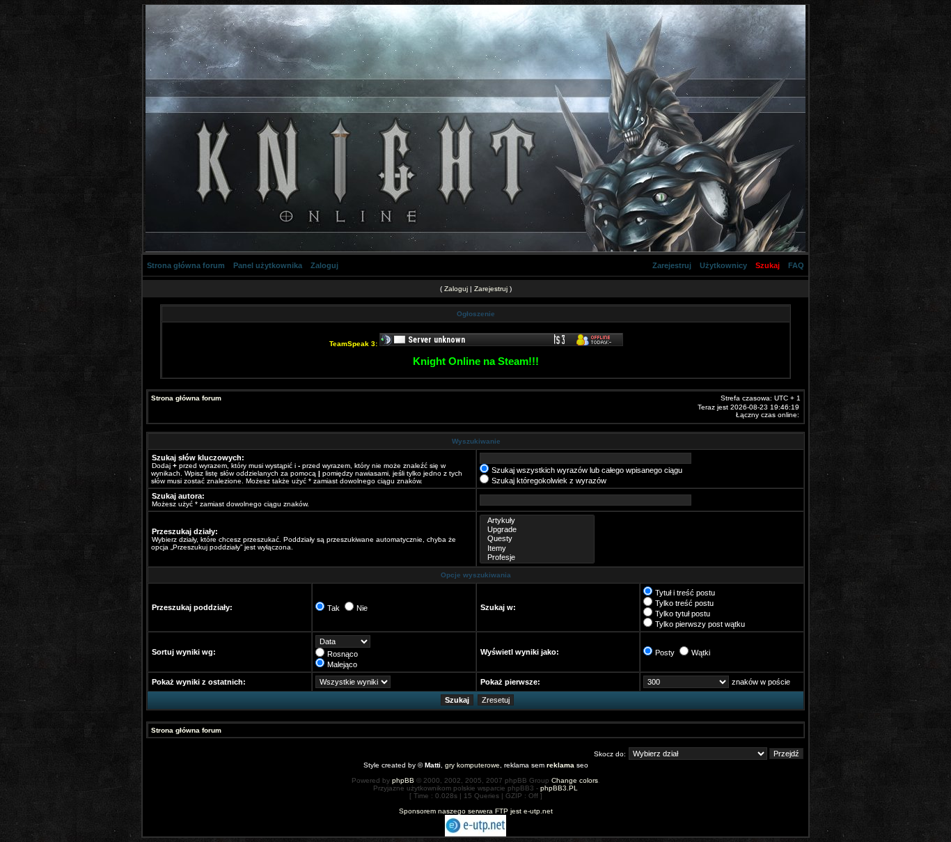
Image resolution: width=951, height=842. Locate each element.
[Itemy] (537, 548)
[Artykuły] (537, 520)
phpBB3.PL (559, 788)
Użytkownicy (723, 265)
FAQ (796, 265)
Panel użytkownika (267, 265)
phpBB (403, 780)
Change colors (574, 780)
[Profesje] (537, 557)
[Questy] (537, 538)
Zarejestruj (671, 265)
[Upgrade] (537, 529)
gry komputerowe (472, 765)
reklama (560, 765)
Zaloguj (324, 265)
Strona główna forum (186, 265)
